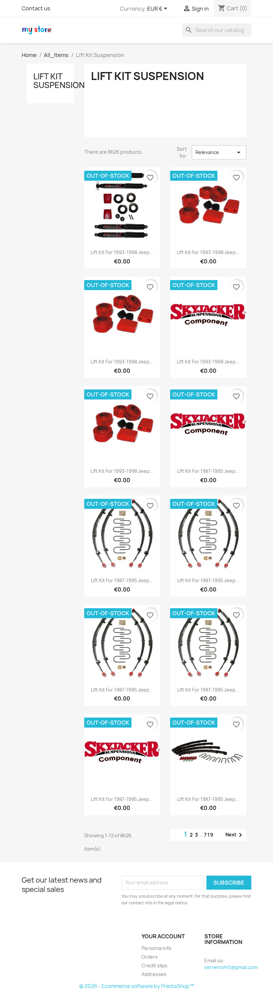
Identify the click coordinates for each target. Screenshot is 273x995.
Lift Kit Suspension (59, 81)
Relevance (219, 152)
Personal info (156, 948)
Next (234, 835)
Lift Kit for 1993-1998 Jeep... (122, 252)
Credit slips (154, 965)
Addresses (153, 974)
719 (209, 835)
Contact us (36, 8)
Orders (149, 957)
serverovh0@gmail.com (231, 967)
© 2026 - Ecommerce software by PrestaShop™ (136, 986)
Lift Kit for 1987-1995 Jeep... (208, 471)
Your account (163, 936)
